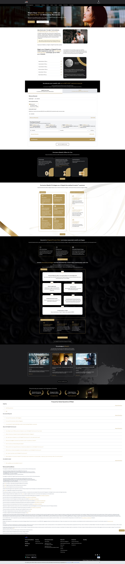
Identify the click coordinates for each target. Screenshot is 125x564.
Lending (60, 5)
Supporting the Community (65, 543)
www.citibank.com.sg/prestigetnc (31, 497)
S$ (91, 117)
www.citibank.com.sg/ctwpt (37, 504)
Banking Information (49, 539)
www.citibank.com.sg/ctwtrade (36, 507)
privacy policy (69, 562)
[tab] (29, 5)
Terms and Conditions (29, 539)
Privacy (26, 541)
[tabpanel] (62, 120)
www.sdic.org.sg (110, 521)
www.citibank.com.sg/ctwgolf (39, 502)
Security (37, 539)
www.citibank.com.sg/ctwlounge (40, 500)
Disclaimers (27, 543)
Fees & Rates (47, 541)
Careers (61, 546)
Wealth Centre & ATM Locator (76, 543)
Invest (47, 5)
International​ (37, 5)
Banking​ (43, 5)
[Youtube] (97, 554)
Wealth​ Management (29, 5)
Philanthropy (62, 552)
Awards (61, 548)
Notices (26, 545)
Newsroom (62, 545)
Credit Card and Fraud (39, 543)
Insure (52, 5)
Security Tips (37, 541)
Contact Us (73, 539)
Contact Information (75, 541)
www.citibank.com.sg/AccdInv (86, 517)
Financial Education (63, 550)
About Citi (62, 539)
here (5, 483)
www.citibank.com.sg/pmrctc (44, 495)
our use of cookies (76, 562)
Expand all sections (118, 405)
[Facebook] (99, 554)
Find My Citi (73, 545)
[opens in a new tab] (26, 2)
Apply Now (71, 5)
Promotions (66, 5)
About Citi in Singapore (64, 541)
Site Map (85, 539)
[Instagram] (95, 554)
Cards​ (56, 5)
